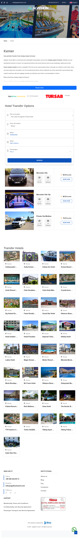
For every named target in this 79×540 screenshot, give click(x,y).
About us (44, 476)
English (75, 2)
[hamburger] (4, 9)
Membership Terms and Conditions (16, 503)
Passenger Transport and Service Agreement (19, 510)
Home (5, 41)
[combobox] (39, 115)
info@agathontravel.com (19, 2)
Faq (42, 483)
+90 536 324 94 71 (53, 2)
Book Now (66, 179)
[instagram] (4, 3)
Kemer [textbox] (13, 126)
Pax (12, 151)
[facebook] (1, 3)
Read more (39, 88)
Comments (44, 487)
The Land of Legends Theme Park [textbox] (22, 117)
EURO (64, 2)
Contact (43, 490)
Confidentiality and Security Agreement (17, 507)
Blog (42, 480)
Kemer (12, 41)
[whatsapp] (7, 3)
